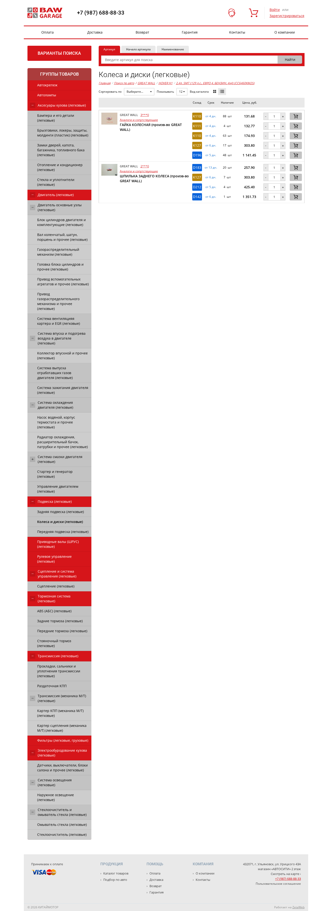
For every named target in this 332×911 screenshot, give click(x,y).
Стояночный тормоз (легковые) (54, 643)
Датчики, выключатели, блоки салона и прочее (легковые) (62, 767)
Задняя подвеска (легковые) (60, 511)
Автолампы (46, 95)
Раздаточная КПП (52, 686)
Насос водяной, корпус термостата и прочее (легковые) (56, 422)
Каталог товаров (115, 873)
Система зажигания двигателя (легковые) (62, 390)
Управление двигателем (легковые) (57, 489)
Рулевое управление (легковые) (54, 559)
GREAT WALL (145, 83)
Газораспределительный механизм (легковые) (58, 252)
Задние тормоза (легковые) (60, 621)
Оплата (47, 32)
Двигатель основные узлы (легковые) (60, 207)
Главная (105, 83)
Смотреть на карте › (286, 874)
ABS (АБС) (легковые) (54, 611)
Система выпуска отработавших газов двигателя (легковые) (55, 373)
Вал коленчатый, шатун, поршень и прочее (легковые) (62, 237)
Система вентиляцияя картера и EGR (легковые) (58, 321)
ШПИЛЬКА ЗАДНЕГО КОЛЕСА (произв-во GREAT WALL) (154, 178)
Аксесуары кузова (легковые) (62, 105)
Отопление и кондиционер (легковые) (60, 167)
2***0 (144, 166)
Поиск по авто (124, 83)
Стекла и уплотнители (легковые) (55, 182)
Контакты (237, 32)
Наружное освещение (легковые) (55, 797)
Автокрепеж (47, 85)
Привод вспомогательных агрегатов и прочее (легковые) (63, 281)
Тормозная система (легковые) (54, 598)
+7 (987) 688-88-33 (100, 12)
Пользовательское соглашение (278, 884)
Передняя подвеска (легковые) (62, 531)
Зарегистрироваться (287, 15)
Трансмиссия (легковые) (58, 656)
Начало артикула (138, 49)
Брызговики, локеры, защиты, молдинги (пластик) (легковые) (62, 132)
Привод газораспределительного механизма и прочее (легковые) (58, 301)
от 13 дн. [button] (211, 167)
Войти (275, 9)
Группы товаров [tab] (59, 74)
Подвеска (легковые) (55, 501)
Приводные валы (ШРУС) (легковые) (58, 544)
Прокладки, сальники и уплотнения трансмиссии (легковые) (58, 671)
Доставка (95, 32)
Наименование (173, 49)
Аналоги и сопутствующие (139, 120)
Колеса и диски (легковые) (60, 521)
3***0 (144, 115)
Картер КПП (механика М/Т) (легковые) (60, 713)
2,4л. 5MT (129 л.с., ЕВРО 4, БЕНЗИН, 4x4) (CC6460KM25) (215, 83)
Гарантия (190, 32)
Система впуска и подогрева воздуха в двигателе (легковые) (62, 338)
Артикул (109, 49)
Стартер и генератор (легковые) (55, 474)
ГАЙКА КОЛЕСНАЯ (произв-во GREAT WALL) (151, 127)
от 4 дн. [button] (210, 116)
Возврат (142, 32)
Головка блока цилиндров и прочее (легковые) (60, 266)
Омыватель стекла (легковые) (62, 824)
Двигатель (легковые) (56, 194)
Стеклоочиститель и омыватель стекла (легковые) (62, 812)
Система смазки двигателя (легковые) (60, 459)
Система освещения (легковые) (55, 782)
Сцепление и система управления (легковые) (57, 573)
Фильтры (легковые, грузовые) (62, 740)
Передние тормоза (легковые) (62, 631)
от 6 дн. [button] (210, 145)
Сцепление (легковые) (55, 586)
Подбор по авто (115, 879)
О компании (284, 32)
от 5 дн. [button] (210, 155)
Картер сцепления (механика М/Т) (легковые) (62, 728)
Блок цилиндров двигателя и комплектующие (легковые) (61, 222)
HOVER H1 (165, 83)
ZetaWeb (298, 907)
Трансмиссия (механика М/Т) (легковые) (62, 698)
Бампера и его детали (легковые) (55, 118)
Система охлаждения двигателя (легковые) (55, 405)
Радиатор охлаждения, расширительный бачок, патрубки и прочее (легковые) (62, 442)
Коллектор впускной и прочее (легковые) (62, 355)
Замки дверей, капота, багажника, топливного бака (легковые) (61, 150)
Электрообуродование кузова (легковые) (62, 753)
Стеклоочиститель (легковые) (62, 834)
